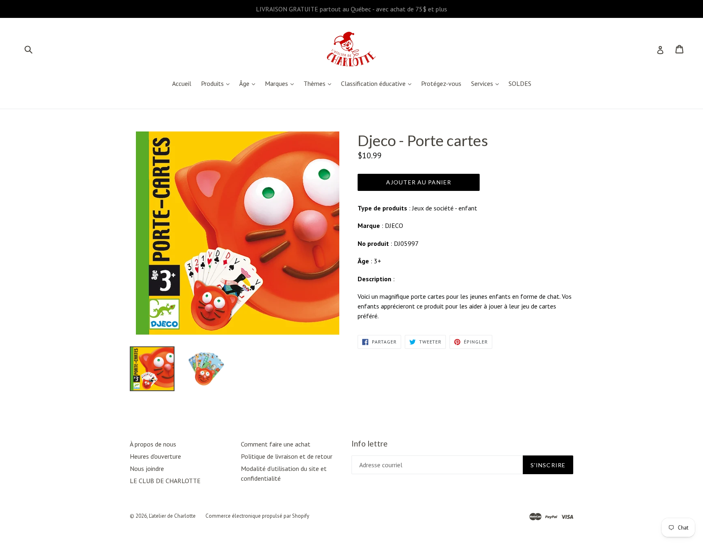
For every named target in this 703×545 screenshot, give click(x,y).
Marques (281, 83)
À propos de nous (153, 444)
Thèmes (319, 83)
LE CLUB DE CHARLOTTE (165, 481)
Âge (249, 83)
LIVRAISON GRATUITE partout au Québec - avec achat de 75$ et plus (351, 9)
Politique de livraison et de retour (286, 456)
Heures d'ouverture (155, 456)
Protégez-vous (441, 83)
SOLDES (520, 83)
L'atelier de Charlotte (172, 515)
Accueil (181, 83)
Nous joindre (147, 468)
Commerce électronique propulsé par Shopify (257, 515)
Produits (217, 83)
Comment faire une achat (275, 444)
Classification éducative (378, 83)
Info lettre (370, 443)
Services (487, 83)
